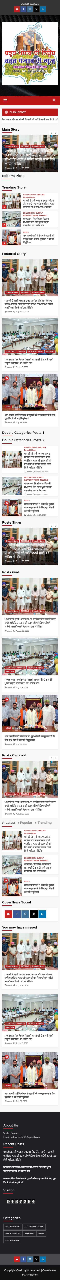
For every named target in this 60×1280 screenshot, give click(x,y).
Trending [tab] (44, 822)
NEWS (25, 232)
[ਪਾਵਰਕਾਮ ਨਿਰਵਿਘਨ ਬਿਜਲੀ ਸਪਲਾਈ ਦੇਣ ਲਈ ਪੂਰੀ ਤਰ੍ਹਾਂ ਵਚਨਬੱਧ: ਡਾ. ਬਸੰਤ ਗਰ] (11, 219)
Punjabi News (38, 146)
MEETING (25, 146)
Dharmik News (12, 146)
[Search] (54, 100)
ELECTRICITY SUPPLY (33, 213)
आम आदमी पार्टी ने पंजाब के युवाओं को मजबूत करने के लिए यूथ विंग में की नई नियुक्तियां (38, 238)
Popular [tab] (25, 822)
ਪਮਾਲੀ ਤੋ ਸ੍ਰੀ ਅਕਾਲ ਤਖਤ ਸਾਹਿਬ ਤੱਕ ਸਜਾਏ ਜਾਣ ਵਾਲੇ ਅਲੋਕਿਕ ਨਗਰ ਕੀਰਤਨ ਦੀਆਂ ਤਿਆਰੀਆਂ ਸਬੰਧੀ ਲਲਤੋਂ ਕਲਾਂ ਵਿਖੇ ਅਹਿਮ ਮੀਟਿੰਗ (29, 304)
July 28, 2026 (21, 423)
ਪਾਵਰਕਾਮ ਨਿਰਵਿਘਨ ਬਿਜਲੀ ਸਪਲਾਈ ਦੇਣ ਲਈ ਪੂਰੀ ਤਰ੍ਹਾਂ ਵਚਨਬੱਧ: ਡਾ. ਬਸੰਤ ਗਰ (36, 222)
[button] (5, 100)
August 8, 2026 (22, 367)
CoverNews (49, 1270)
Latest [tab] (9, 822)
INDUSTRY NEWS (30, 216)
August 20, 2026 (22, 168)
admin (9, 168)
